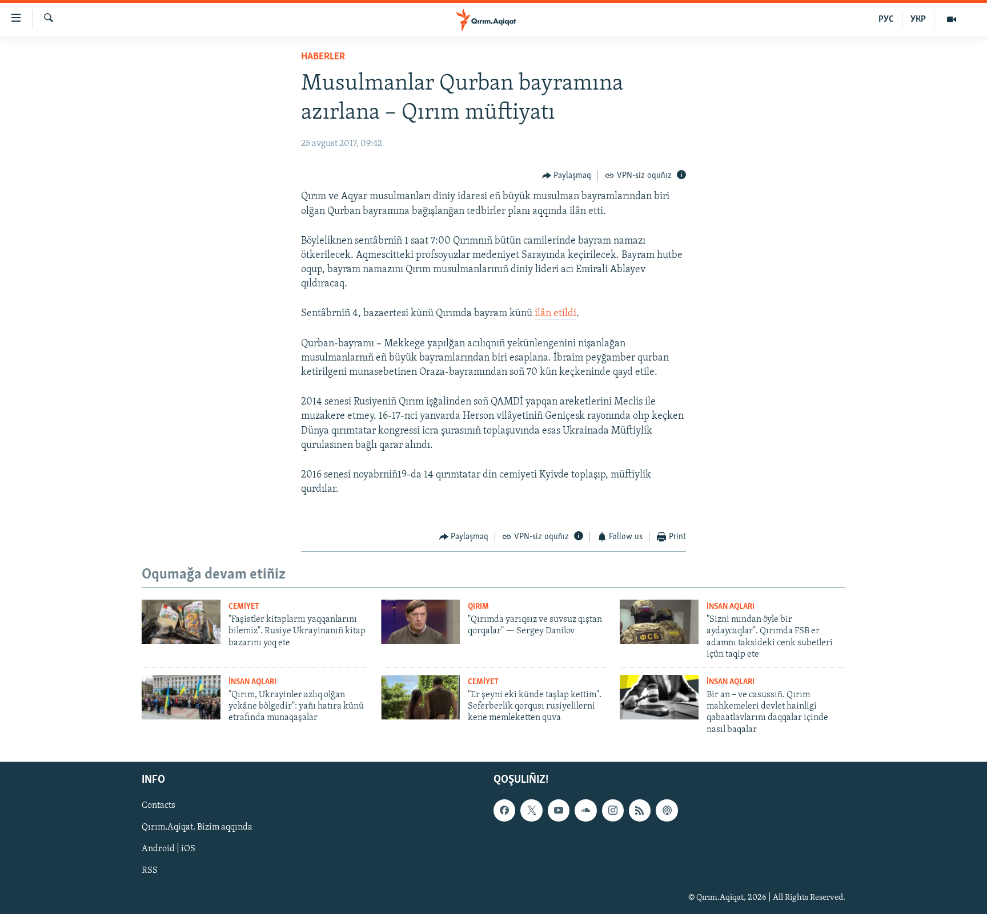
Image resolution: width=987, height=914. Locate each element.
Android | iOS (168, 849)
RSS (150, 871)
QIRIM (478, 606)
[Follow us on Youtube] (558, 811)
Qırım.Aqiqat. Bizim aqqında (197, 827)
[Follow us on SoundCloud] (585, 811)
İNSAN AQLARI (731, 606)
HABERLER (323, 57)
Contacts (158, 806)
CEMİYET (243, 606)
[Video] (951, 19)
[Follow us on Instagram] (613, 811)
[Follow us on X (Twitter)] (531, 811)
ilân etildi (555, 314)
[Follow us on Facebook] (504, 811)
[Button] (567, 175)
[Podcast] (666, 811)
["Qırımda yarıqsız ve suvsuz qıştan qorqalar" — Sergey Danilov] (420, 622)
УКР (918, 19)
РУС (886, 19)
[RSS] (640, 811)
